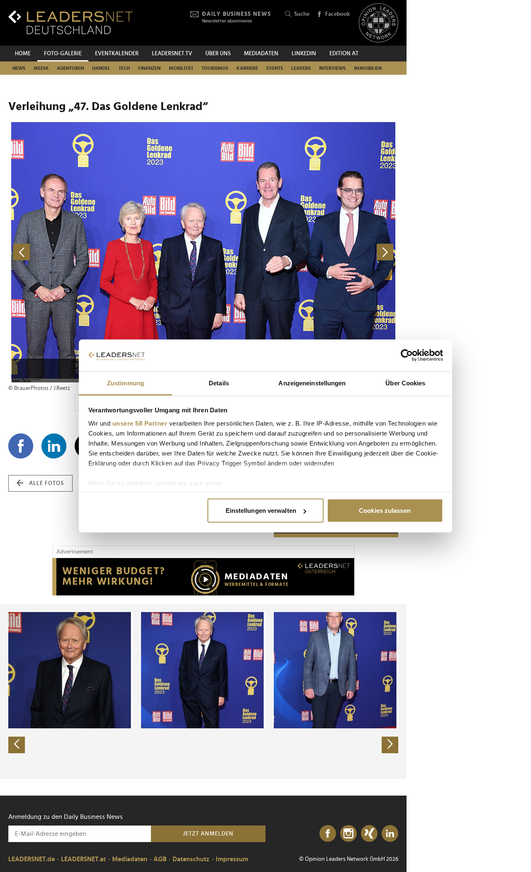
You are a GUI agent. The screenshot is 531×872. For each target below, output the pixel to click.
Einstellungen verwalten (261, 510)
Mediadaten (261, 53)
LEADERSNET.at (83, 859)
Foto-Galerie (63, 53)
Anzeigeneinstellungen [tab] (312, 382)
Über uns (218, 53)
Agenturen (70, 68)
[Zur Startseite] (70, 22)
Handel (101, 68)
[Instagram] (348, 833)
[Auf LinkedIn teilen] (53, 446)
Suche (301, 14)
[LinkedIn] (390, 833)
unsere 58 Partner (140, 422)
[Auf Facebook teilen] (20, 446)
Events (274, 68)
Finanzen (149, 68)
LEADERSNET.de (31, 859)
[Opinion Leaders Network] (378, 23)
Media (41, 68)
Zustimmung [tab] (125, 382)
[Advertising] (203, 576)
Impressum (232, 859)
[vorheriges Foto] (105, 252)
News (18, 68)
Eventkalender (117, 53)
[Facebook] (327, 833)
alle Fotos (46, 483)
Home (23, 53)
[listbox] (203, 691)
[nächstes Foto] (300, 252)
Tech (124, 68)
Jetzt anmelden (208, 834)
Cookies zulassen (385, 510)
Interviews (332, 68)
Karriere (247, 68)
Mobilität (181, 68)
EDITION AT (343, 53)
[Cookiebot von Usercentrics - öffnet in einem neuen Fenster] (406, 355)
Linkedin (304, 53)
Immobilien (368, 68)
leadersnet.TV (172, 53)
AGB (159, 859)
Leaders (301, 68)
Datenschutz (191, 859)
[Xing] (369, 833)
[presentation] (16, 745)
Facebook (337, 14)
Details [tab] (219, 382)
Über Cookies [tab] (405, 382)
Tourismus (215, 68)
